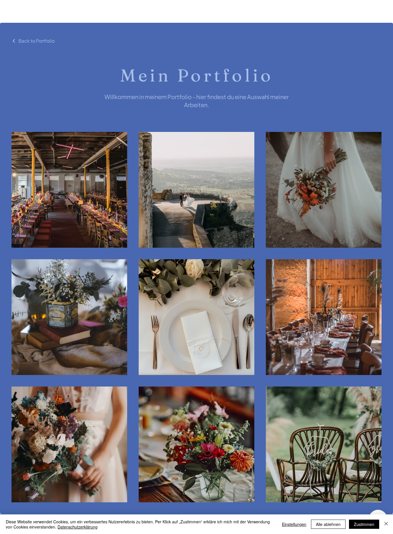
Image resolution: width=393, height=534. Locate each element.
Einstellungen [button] (294, 524)
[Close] (386, 524)
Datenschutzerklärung (78, 527)
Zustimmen (364, 524)
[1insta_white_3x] (370, 11)
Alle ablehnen (328, 524)
